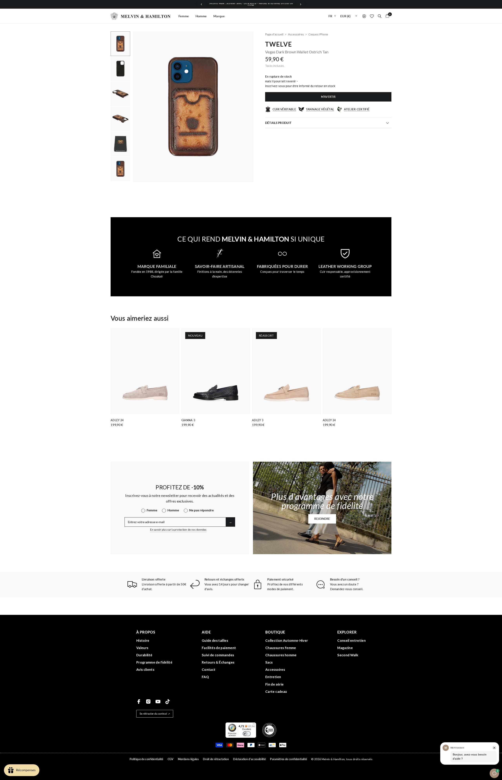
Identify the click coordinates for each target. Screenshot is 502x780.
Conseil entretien (351, 640)
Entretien (273, 677)
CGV (171, 759)
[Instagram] (148, 701)
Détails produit (278, 123)
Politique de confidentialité (146, 759)
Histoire (142, 640)
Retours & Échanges (218, 662)
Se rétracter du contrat (153, 713)
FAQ (205, 677)
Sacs (269, 662)
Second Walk (347, 655)
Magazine (345, 648)
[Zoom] (245, 39)
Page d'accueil (274, 34)
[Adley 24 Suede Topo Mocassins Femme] (145, 371)
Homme (201, 16)
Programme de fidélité (154, 662)
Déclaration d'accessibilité (249, 759)
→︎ (230, 522)
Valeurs (142, 648)
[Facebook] (138, 701)
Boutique (275, 632)
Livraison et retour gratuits (251, 4)
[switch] (247, 733)
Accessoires (275, 669)
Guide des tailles (215, 640)
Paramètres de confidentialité (288, 759)
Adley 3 (257, 420)
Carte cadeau (276, 691)
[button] (322, 519)
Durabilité (144, 655)
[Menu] (253, 724)
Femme (183, 16)
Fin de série (274, 684)
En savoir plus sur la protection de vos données (178, 529)
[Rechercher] (379, 16)
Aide (206, 632)
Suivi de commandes (218, 655)
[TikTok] (167, 701)
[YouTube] (158, 701)
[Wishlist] (372, 16)
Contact (208, 669)
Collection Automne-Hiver (286, 640)
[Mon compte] (364, 16)
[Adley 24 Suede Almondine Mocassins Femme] (357, 371)
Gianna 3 (188, 420)
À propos (145, 632)
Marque (219, 16)
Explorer (346, 632)
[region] (251, 4)
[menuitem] (184, 16)
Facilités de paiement (219, 648)
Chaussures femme (280, 648)
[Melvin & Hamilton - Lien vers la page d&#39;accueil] (141, 16)
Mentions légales (188, 759)
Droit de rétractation (216, 759)
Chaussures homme (280, 655)
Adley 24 (117, 420)
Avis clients (145, 669)
